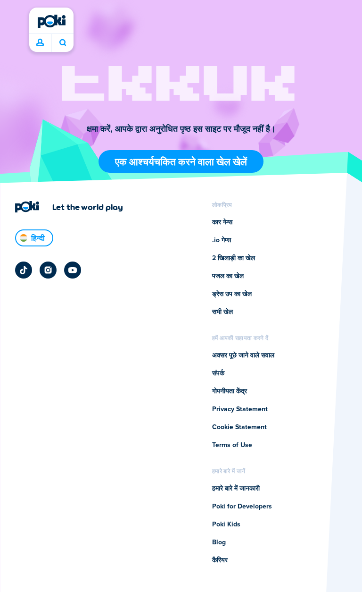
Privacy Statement (240, 409)
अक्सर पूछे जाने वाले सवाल (243, 355)
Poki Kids (226, 524)
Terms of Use (232, 445)
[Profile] (40, 43)
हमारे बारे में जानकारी (236, 488)
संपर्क (218, 373)
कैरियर (220, 560)
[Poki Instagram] (48, 270)
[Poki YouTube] (72, 270)
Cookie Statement (239, 427)
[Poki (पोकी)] (51, 21)
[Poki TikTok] (23, 270)
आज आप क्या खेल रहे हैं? (62, 43)
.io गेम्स (221, 240)
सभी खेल (222, 312)
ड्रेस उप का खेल (232, 294)
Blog (219, 542)
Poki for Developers (242, 506)
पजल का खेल (228, 276)
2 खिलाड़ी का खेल (233, 258)
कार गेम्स (222, 222)
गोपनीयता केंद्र (229, 391)
